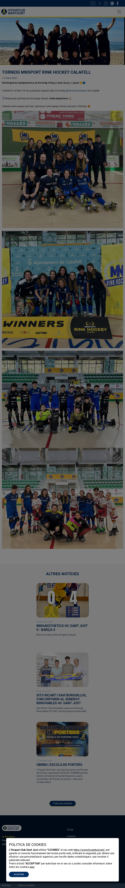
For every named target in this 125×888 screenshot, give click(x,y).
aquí (32, 866)
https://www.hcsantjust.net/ (89, 849)
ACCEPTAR (19, 874)
